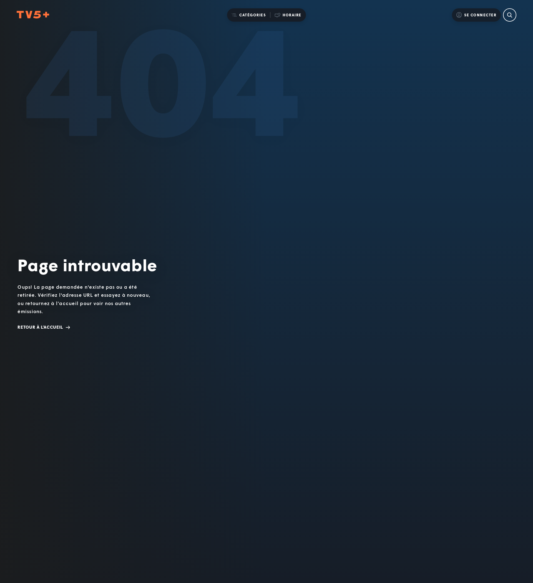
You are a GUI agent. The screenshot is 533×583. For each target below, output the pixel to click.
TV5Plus (33, 15)
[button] (248, 15)
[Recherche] (509, 15)
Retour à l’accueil (40, 327)
